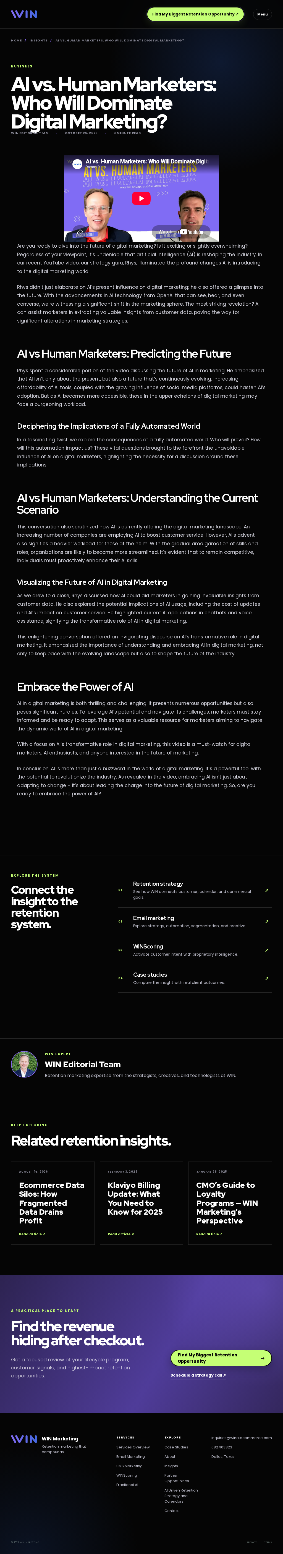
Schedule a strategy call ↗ (198, 1375)
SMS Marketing (129, 1466)
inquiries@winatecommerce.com (241, 1437)
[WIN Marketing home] (24, 14)
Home (16, 40)
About (169, 1456)
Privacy (252, 1542)
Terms (268, 1542)
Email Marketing (130, 1456)
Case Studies (176, 1447)
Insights (39, 40)
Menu (262, 14)
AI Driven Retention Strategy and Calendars (181, 1496)
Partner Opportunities (176, 1478)
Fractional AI (127, 1484)
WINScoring (126, 1475)
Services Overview (133, 1447)
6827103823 (221, 1447)
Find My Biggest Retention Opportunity (195, 14)
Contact (171, 1510)
